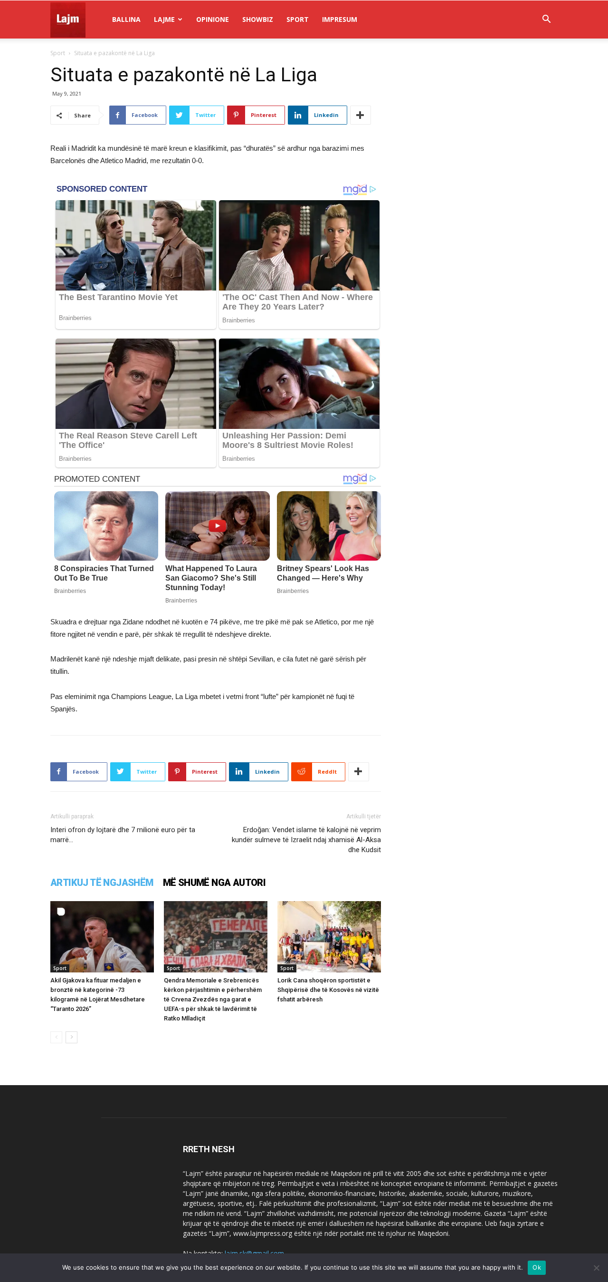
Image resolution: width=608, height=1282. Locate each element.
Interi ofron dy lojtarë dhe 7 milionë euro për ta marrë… (122, 835)
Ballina (126, 19)
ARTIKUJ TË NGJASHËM (101, 882)
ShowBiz (257, 19)
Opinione (212, 19)
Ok (536, 1267)
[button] (546, 20)
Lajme (164, 19)
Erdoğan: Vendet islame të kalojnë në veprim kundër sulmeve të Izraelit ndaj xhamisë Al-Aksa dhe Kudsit (306, 840)
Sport (297, 19)
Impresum (339, 19)
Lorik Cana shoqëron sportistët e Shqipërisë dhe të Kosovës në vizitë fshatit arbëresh (328, 990)
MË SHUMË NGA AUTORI (214, 882)
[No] (596, 1267)
